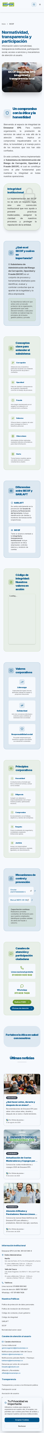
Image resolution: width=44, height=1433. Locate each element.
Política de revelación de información (16, 1309)
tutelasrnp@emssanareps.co (12, 1360)
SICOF (4, 1326)
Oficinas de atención (20, 1008)
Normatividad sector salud (11, 1330)
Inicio (4, 24)
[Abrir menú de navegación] (40, 4)
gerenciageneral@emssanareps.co (15, 1348)
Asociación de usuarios (10, 1393)
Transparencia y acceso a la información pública (20, 1385)
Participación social (9, 1389)
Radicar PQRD (20, 1002)
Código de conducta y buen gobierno (16, 1313)
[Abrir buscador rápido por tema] (34, 4)
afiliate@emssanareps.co (11, 1373)
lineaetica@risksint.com (10, 1367)
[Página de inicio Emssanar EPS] (8, 4)
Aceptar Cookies (22, 1420)
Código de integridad (10, 1317)
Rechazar (22, 1426)
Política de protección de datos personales (18, 1304)
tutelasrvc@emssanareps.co (12, 1354)
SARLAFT (5, 1321)
